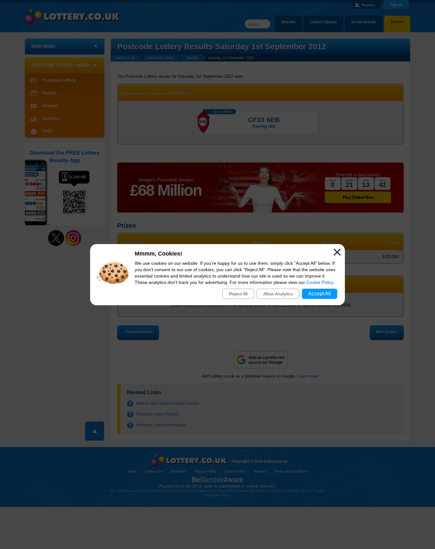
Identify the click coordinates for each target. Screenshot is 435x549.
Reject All (238, 293)
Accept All (319, 293)
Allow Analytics (278, 293)
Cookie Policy (319, 282)
